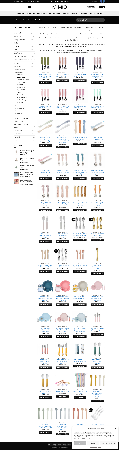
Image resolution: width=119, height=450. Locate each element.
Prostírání (20, 95)
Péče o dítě (83, 14)
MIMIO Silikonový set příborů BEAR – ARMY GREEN (45, 76)
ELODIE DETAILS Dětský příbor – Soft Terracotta (80, 266)
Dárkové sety (31, 14)
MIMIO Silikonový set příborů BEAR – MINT (97, 107)
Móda (91, 14)
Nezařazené (18, 53)
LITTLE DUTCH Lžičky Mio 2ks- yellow (45, 392)
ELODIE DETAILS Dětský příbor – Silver (62, 266)
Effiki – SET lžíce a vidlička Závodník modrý (62, 235)
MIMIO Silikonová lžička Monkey (80, 392)
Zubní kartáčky (19, 121)
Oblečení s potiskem (20, 56)
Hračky (65, 14)
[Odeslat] (29, 7)
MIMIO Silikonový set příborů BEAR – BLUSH (80, 107)
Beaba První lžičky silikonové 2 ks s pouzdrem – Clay (45, 139)
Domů (15, 20)
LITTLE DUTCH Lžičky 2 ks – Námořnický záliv (80, 360)
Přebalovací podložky (21, 118)
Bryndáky (19, 74)
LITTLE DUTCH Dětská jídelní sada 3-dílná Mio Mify (80, 298)
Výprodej (17, 137)
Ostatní (99, 14)
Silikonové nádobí (22, 97)
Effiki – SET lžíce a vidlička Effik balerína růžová (45, 235)
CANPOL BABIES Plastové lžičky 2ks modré (97, 139)
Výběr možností (62, 396)
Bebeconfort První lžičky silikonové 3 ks (80, 138)
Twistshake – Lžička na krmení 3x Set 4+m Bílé (97, 425)
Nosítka (17, 116)
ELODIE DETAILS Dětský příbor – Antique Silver (80, 234)
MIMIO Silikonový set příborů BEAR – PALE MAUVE (97, 76)
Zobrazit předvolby (108, 443)
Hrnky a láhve (21, 82)
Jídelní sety (20, 85)
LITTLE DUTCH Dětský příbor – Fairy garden (97, 329)
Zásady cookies (93, 447)
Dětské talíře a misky (23, 79)
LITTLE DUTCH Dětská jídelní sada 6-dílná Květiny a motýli (62, 330)
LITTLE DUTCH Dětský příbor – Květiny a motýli (45, 361)
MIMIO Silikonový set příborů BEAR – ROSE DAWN (62, 107)
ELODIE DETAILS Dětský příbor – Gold (97, 234)
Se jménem (20, 14)
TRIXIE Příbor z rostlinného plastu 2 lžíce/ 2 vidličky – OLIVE (45, 426)
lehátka (17, 113)
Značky (16, 140)
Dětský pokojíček (54, 14)
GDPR (99, 447)
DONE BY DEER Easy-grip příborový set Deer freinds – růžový (62, 172)
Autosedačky (18, 33)
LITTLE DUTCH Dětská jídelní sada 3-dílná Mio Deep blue (45, 298)
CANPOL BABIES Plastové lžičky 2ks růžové (45, 172)
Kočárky (74, 14)
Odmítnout (93, 443)
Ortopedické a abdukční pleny (23, 60)
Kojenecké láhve (21, 90)
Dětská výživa (41, 14)
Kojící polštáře (19, 108)
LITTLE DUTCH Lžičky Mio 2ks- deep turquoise (97, 361)
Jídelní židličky (21, 87)
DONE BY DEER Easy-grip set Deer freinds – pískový (97, 172)
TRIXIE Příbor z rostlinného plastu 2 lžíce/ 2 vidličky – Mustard (97, 394)
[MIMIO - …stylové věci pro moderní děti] (59, 7)
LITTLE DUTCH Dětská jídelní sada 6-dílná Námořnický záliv (80, 330)
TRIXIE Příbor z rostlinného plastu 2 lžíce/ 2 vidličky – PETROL (62, 427)
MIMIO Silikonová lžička (62, 391)
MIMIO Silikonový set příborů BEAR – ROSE (45, 107)
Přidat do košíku (45, 82)
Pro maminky (18, 130)
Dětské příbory (21, 77)
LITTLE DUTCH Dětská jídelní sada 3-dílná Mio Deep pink (62, 298)
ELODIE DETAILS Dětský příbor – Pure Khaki (45, 266)
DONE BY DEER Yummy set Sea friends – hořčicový (97, 204)
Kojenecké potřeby (20, 106)
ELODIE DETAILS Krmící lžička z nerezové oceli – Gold (97, 267)
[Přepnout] (34, 33)
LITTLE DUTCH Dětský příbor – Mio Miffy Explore (62, 361)
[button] (115, 428)
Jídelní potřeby (29, 20)
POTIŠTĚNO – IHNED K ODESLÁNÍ (21, 126)
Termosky (20, 102)
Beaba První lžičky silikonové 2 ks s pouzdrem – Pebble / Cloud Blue (63, 140)
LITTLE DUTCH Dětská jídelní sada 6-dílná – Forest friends (45, 330)
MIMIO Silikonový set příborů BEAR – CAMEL (62, 75)
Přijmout (80, 443)
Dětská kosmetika (20, 69)
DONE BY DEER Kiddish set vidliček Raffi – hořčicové (80, 204)
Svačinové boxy (21, 100)
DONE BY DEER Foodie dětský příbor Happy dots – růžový (62, 204)
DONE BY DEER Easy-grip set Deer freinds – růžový (45, 204)
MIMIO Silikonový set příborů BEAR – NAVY (80, 75)
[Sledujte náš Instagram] (104, 1)
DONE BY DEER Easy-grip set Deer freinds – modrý (80, 172)
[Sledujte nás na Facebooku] (101, 1)
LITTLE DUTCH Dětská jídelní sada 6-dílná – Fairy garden (97, 298)
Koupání (17, 111)
